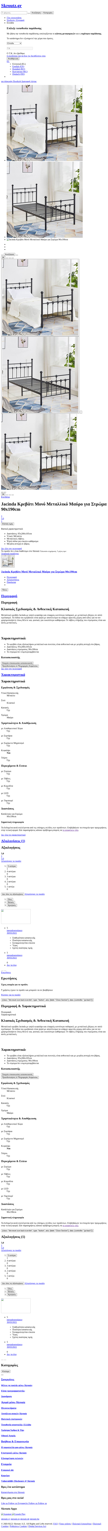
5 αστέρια (12, 866)
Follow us (13, 1503)
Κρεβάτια (5, 497)
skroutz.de (24, 1519)
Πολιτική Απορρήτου (81, 1524)
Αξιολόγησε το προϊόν (11, 861)
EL (8, 61)
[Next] (5, 970)
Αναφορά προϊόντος (10, 553)
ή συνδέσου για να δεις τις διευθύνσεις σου (26, 56)
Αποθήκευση (13, 59)
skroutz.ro (15, 1519)
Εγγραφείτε (23, 1503)
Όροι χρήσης (65, 1524)
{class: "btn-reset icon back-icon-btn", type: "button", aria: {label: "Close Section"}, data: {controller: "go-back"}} (47, 1000)
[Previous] (2, 970)
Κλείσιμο (5, 1371)
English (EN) (18, 66)
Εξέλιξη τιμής (7, 524)
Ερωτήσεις (6, 972)
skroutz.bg (34, 1519)
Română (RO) (18, 69)
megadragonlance (14, 930)
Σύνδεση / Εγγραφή (15, 20)
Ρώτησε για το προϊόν (11, 995)
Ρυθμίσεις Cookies (18, 1526)
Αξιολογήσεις (13, 579)
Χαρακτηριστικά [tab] (8, 1014)
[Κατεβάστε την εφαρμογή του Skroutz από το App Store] (6, 1514)
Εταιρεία (6, 1464)
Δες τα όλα (11, 965)
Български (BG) (20, 71)
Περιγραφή (12, 577)
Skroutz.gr (11, 5)
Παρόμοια (11, 582)
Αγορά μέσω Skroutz (13, 1402)
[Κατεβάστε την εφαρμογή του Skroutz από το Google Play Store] (18, 1514)
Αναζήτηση (36, 13)
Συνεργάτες (7, 1379)
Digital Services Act (37, 1526)
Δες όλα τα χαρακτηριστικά (13, 835)
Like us (4, 1503)
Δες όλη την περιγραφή (11, 548)
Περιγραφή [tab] (6, 1012)
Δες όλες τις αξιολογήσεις (12, 894)
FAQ (55, 1524)
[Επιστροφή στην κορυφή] (2, 1374)
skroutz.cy (5, 1519)
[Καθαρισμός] (29, 13)
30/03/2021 (12, 933)
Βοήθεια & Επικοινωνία (15, 1441)
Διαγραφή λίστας (29, 81)
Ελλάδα (10, 23)
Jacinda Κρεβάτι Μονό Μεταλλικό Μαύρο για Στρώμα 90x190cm (39, 571)
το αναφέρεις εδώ (70, 830)
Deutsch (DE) (18, 74)
